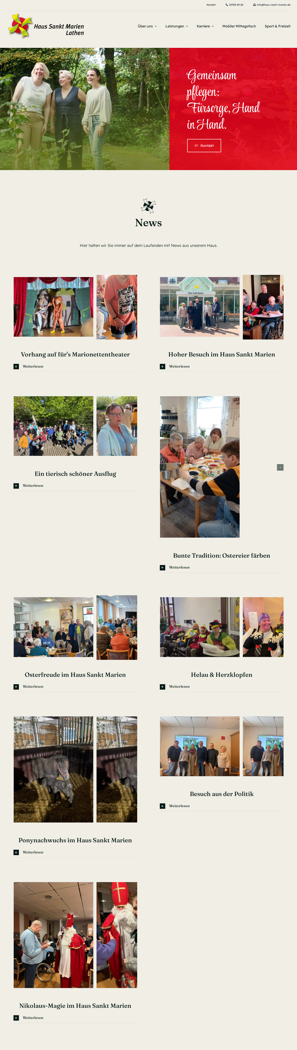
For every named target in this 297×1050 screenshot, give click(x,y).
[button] (16, 323)
